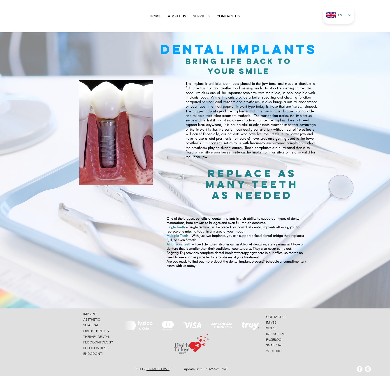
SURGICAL (91, 325)
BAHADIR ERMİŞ (158, 369)
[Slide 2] (122, 217)
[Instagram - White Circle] (368, 369)
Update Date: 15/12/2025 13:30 (205, 369)
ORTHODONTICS (96, 331)
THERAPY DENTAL (96, 337)
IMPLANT (90, 314)
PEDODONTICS (94, 348)
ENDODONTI (93, 354)
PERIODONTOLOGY (98, 342)
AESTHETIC (91, 319)
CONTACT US (276, 317)
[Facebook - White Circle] (359, 369)
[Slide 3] (128, 217)
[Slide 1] (117, 217)
